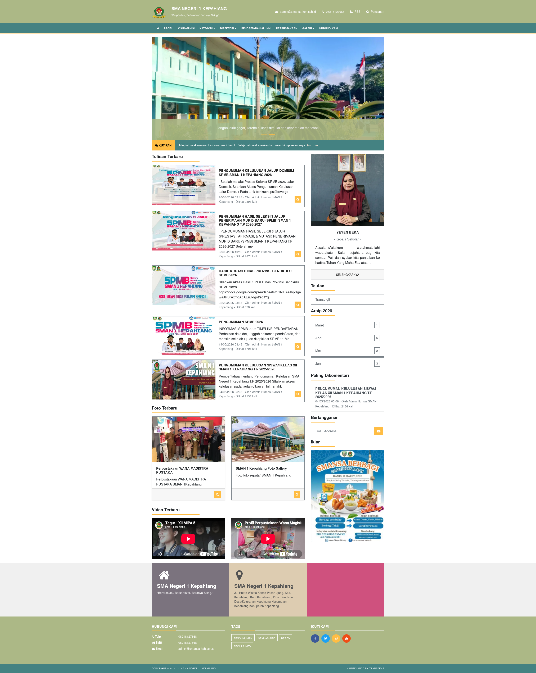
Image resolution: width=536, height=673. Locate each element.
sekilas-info (266, 638)
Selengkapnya (347, 274)
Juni (346, 363)
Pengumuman (243, 638)
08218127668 (187, 642)
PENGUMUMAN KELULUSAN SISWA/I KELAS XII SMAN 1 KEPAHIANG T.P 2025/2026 (258, 367)
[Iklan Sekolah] (347, 496)
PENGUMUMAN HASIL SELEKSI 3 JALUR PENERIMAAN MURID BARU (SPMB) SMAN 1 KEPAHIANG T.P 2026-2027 (255, 220)
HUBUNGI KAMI (328, 28)
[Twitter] (326, 638)
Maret (346, 325)
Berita (285, 638)
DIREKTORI (227, 28)
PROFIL (168, 28)
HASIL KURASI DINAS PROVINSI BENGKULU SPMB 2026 (255, 272)
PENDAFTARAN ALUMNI (256, 28)
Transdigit (322, 299)
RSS (357, 11)
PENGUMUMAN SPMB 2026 (241, 321)
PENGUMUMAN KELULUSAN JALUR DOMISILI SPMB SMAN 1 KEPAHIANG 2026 (256, 172)
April (346, 337)
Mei (346, 350)
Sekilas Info (242, 646)
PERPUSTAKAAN (286, 28)
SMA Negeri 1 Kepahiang (199, 668)
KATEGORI (206, 28)
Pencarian (377, 11)
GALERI (307, 28)
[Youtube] (347, 638)
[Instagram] (337, 638)
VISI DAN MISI (186, 28)
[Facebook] (316, 638)
